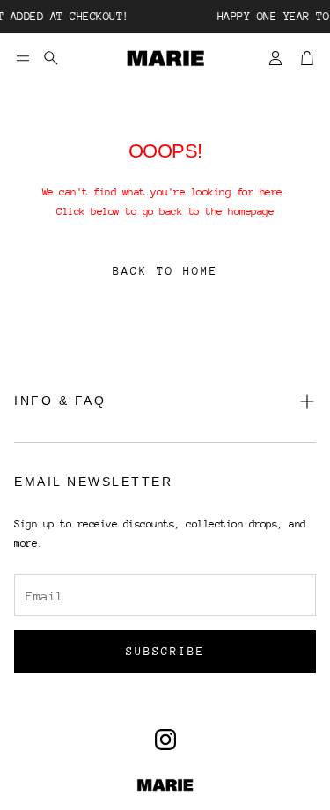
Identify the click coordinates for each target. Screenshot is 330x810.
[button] (23, 58)
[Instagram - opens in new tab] (165, 739)
